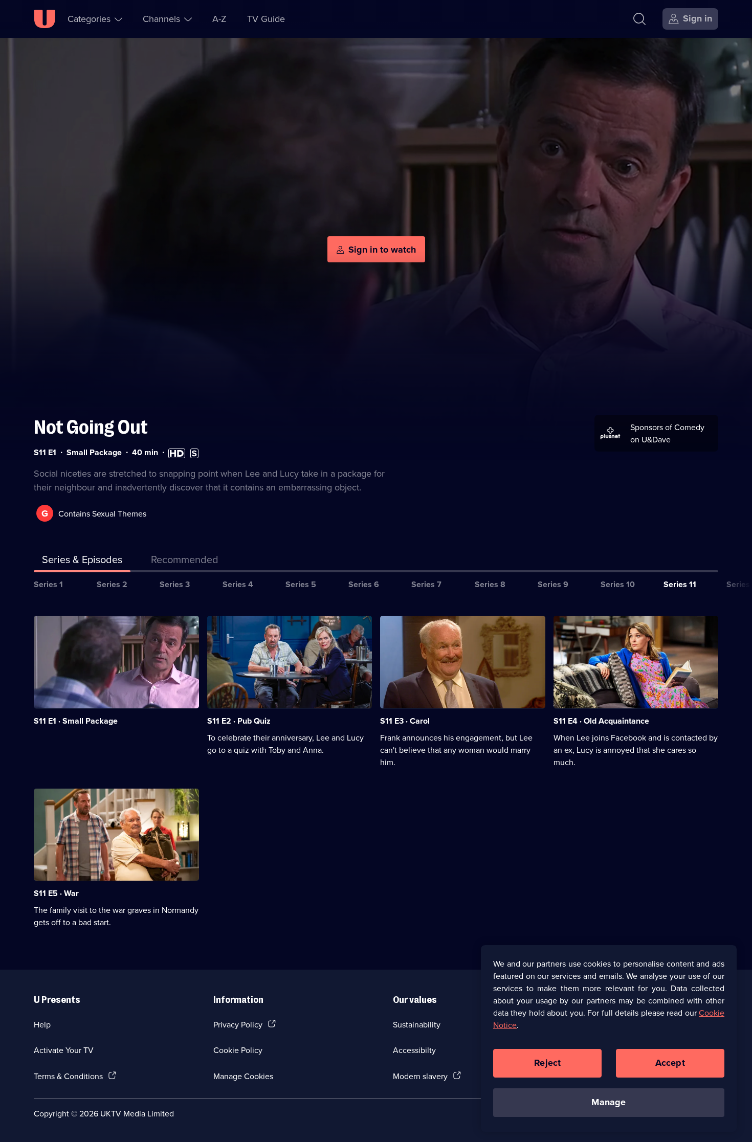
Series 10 (618, 584)
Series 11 (679, 584)
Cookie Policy (237, 1050)
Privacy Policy (237, 1024)
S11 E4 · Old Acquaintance (601, 721)
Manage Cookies (243, 1076)
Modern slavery (420, 1076)
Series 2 (112, 584)
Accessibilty (414, 1050)
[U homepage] (44, 19)
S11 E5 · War (56, 893)
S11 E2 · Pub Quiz (239, 721)
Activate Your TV (64, 1050)
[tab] (185, 561)
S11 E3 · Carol (405, 721)
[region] (609, 1038)
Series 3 (175, 584)
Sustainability (416, 1024)
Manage (608, 1102)
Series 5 (300, 584)
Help (42, 1024)
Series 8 (490, 584)
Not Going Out (91, 427)
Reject (547, 1062)
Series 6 (363, 584)
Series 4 (238, 584)
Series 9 (553, 584)
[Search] (639, 19)
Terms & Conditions (68, 1076)
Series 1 (48, 584)
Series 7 (426, 584)
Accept (670, 1062)
